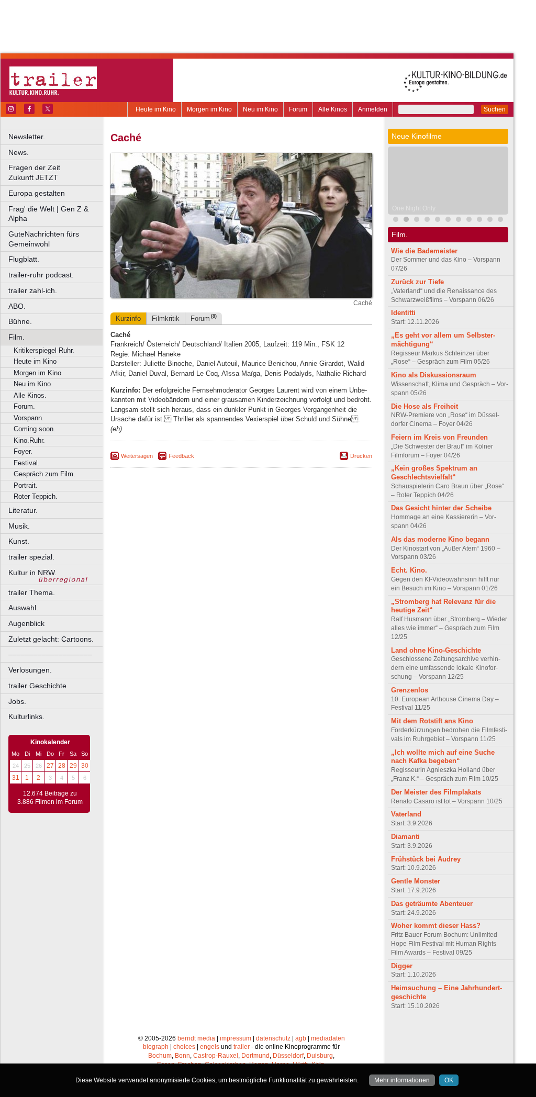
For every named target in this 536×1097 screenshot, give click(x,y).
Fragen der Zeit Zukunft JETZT (56, 172)
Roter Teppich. (36, 496)
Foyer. (23, 451)
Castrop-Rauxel (215, 1055)
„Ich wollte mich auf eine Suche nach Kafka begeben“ (443, 756)
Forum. (24, 406)
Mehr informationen (402, 1080)
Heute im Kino (156, 109)
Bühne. (20, 321)
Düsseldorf (288, 1055)
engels (209, 1046)
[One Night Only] (406, 221)
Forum (298, 109)
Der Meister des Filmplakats (436, 792)
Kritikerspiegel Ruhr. (44, 350)
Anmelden (372, 109)
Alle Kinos (332, 109)
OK (448, 1080)
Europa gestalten (36, 193)
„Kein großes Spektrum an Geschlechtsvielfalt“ (434, 472)
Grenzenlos (409, 690)
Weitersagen (137, 456)
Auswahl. (23, 607)
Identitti (403, 313)
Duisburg (320, 1055)
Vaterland (406, 814)
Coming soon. (34, 429)
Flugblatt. (23, 259)
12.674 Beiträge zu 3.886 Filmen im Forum (50, 797)
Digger (401, 966)
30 (84, 765)
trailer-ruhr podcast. (41, 275)
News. (18, 152)
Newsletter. (26, 136)
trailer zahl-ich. (32, 290)
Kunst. (18, 541)
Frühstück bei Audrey (426, 859)
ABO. (17, 306)
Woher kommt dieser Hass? (436, 926)
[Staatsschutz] (458, 221)
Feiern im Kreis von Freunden (439, 437)
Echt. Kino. (409, 570)
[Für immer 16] (479, 221)
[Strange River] (490, 221)
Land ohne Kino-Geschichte (436, 650)
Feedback (181, 456)
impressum (235, 1038)
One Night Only (414, 208)
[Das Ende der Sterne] (395, 221)
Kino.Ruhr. (29, 440)
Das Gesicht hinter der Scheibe (441, 508)
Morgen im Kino (209, 109)
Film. (16, 337)
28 (61, 765)
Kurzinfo (128, 318)
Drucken (361, 456)
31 (15, 777)
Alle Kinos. (30, 395)
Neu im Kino (260, 109)
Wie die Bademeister (424, 251)
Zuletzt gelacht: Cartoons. (51, 639)
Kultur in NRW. (32, 572)
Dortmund (255, 1055)
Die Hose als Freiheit (424, 406)
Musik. (19, 526)
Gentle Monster (415, 881)
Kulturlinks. (26, 716)
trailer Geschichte (37, 685)
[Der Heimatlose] (469, 221)
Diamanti (405, 837)
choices (184, 1046)
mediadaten (328, 1038)
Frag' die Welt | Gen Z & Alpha (48, 214)
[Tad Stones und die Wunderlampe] (437, 221)
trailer (241, 1046)
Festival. (27, 463)
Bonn (182, 1055)
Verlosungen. (30, 670)
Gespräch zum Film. (44, 474)
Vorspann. (29, 418)
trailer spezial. (31, 557)
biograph (156, 1046)
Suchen (495, 109)
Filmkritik (166, 318)
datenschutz (273, 1038)
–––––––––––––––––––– (50, 654)
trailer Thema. (31, 592)
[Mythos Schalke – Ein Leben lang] (448, 221)
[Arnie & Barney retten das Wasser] (500, 221)
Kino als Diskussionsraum (433, 375)
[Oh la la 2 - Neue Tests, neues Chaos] (427, 221)
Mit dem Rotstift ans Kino (432, 721)
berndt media (196, 1038)
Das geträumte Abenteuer (432, 904)
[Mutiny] (416, 221)
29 (73, 765)
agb (300, 1038)
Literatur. (23, 510)
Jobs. (17, 701)
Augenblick (26, 623)
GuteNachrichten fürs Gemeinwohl (43, 239)
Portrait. (26, 485)
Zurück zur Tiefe (417, 282)
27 (50, 765)
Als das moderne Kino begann (440, 539)
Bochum (160, 1055)
